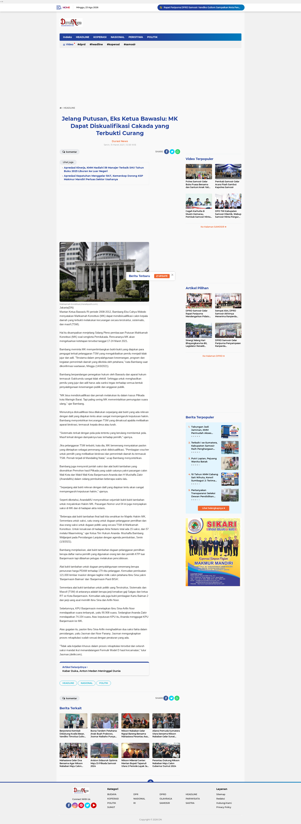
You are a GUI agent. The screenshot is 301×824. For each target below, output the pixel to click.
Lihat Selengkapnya (212, 508)
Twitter (89, 809)
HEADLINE (82, 37)
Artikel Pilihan (197, 288)
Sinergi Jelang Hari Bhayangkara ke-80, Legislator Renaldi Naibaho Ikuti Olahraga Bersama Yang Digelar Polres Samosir (198, 343)
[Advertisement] (150, 75)
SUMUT (111, 807)
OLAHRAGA (166, 798)
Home (66, 7)
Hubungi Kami (224, 803)
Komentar (71, 152)
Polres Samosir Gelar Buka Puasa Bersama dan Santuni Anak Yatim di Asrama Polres (198, 184)
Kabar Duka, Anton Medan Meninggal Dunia (91, 671)
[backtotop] (150, 782)
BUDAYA (111, 794)
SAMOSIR (131, 44)
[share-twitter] (172, 151)
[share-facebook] (166, 151)
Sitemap (220, 794)
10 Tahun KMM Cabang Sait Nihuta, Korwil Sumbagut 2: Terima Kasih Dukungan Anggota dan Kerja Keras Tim (204, 477)
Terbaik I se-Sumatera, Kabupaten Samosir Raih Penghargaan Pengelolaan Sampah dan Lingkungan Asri (204, 446)
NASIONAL (117, 37)
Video (69, 44)
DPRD (82, 44)
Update (163, 276)
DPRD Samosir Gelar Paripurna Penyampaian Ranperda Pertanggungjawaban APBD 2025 (228, 343)
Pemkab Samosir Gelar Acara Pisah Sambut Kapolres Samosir (227, 184)
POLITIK (152, 37)
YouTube (96, 809)
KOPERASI (100, 37)
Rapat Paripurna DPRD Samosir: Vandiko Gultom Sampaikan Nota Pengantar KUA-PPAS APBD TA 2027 (202, 7)
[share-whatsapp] (177, 151)
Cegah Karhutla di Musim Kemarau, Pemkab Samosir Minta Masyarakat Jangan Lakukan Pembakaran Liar (198, 214)
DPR (135, 794)
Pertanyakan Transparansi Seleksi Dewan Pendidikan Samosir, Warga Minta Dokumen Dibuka (204, 493)
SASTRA (190, 803)
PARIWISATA (193, 798)
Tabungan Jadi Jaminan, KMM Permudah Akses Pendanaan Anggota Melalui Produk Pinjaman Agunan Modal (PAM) (203, 430)
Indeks (67, 37)
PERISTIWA (136, 37)
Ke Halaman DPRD (213, 356)
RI (134, 803)
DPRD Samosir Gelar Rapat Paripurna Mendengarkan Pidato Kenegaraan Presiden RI (198, 313)
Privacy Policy (223, 807)
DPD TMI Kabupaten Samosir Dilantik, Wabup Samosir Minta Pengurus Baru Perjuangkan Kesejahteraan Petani (228, 214)
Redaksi (220, 798)
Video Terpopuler (199, 159)
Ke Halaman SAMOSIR (213, 226)
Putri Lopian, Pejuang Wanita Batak (204, 460)
